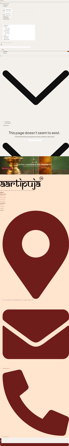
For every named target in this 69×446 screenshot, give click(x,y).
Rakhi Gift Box (6, 39)
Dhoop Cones (7, 33)
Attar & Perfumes (3, 197)
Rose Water (2, 208)
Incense (5, 26)
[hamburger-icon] (68, 51)
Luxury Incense (2, 199)
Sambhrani (5, 51)
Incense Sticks (7, 28)
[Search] (1, 45)
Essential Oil (2, 206)
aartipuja (2, 0)
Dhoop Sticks (6, 31)
